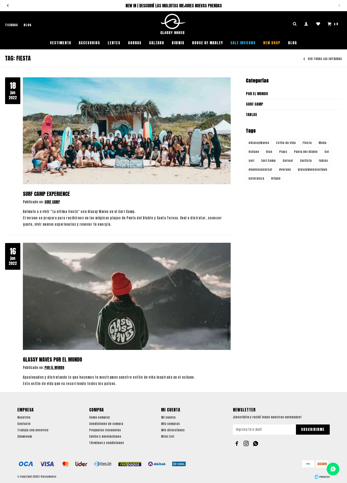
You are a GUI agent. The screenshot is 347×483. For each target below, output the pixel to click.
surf (251, 160)
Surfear (287, 160)
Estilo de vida (286, 142)
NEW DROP (271, 43)
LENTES (114, 43)
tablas (323, 160)
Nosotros (23, 417)
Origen (275, 178)
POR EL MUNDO (54, 367)
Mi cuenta (168, 417)
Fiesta (307, 142)
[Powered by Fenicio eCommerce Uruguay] (322, 476)
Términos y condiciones (106, 443)
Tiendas (11, 25)
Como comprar (99, 417)
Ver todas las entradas (325, 59)
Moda (322, 142)
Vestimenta (60, 43)
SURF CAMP (52, 202)
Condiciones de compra (106, 423)
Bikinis (178, 43)
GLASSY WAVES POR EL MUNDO (52, 359)
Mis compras (170, 423)
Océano (253, 151)
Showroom (24, 436)
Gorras (134, 43)
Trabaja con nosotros (33, 430)
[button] (8, 5)
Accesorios (89, 43)
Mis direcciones (173, 430)
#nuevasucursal (260, 169)
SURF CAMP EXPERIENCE (46, 194)
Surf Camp (268, 160)
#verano (285, 169)
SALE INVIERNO (243, 43)
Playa (283, 151)
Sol (326, 151)
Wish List (167, 436)
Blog (292, 43)
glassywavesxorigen (312, 169)
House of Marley (207, 43)
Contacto (23, 423)
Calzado (156, 43)
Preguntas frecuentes (105, 430)
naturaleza (256, 178)
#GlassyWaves (258, 142)
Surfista (306, 160)
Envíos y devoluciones (105, 436)
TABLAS (251, 114)
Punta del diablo (306, 151)
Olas (269, 151)
